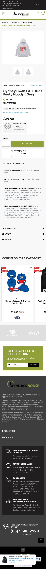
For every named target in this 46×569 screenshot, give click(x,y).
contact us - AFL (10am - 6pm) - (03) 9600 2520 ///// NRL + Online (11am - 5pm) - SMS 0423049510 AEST (12, 5)
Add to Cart (27, 144)
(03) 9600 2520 (25, 531)
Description (9, 228)
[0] (42, 14)
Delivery (7, 234)
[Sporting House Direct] (21, 13)
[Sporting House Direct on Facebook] (23, 550)
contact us (27, 534)
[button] (31, 268)
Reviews (6, 239)
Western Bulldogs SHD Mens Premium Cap (17, 302)
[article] (17, 293)
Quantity (5, 138)
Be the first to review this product (15, 113)
